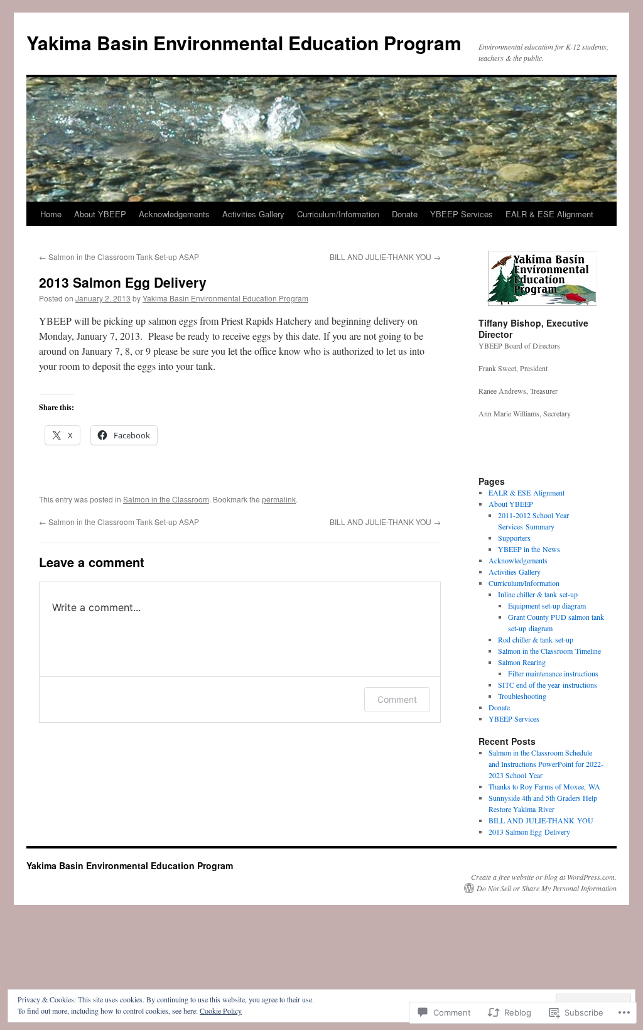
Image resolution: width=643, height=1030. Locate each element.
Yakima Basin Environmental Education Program (244, 42)
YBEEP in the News (529, 549)
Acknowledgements (174, 214)
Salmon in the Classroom (166, 499)
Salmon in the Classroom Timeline (549, 651)
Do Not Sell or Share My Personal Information (547, 888)
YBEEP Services (461, 214)
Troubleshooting (522, 696)
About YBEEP (100, 214)
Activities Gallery (253, 214)
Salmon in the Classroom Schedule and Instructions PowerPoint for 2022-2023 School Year (546, 763)
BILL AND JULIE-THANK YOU (385, 256)
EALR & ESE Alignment (549, 214)
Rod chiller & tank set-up (535, 639)
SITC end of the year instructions (547, 685)
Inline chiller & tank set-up (538, 594)
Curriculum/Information (338, 214)
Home (51, 214)
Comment (397, 699)
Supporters (514, 538)
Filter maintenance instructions (553, 673)
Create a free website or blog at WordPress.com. (544, 877)
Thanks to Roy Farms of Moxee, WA (544, 786)
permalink (279, 499)
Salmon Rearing (522, 662)
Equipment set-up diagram (547, 605)
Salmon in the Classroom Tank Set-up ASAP (119, 256)
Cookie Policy (221, 1011)
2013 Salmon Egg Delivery (123, 282)
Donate (405, 214)
